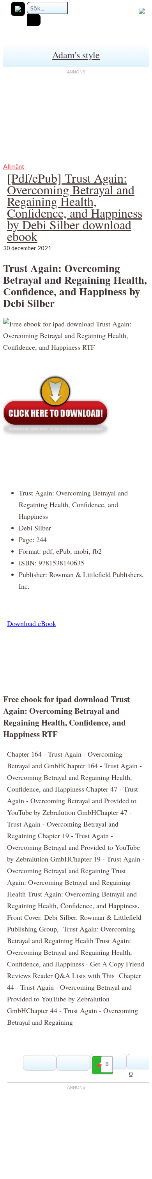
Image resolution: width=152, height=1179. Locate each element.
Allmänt (13, 166)
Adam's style (76, 55)
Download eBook (31, 623)
